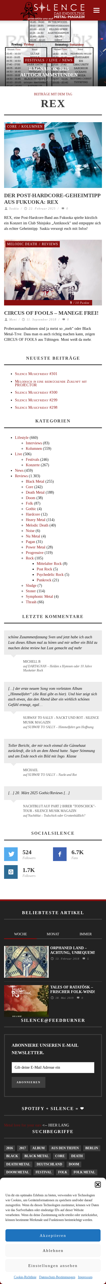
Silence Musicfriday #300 (36, 392)
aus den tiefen (65, 1148)
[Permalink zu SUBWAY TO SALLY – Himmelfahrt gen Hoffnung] (14, 721)
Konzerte (33, 465)
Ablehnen (53, 1250)
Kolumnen (32, 126)
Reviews (50, 244)
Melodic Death (22, 244)
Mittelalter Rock (49, 564)
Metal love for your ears (22, 1125)
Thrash (31, 602)
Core (12, 126)
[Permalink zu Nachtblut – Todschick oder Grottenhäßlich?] (14, 809)
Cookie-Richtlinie (25, 1277)
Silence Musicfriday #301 (36, 374)
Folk (29, 503)
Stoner (31, 591)
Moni (13, 319)
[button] (98, 1184)
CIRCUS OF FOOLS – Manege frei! (51, 313)
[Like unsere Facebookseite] (60, 854)
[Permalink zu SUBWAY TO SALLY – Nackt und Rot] (14, 772)
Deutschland (49, 1164)
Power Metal (35, 547)
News (67, 60)
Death (77, 1156)
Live (53, 60)
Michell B (31, 662)
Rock (30, 558)
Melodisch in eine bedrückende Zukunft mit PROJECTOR (51, 383)
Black (12, 1156)
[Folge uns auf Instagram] (11, 872)
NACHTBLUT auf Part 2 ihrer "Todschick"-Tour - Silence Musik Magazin (59, 808)
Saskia (14, 208)
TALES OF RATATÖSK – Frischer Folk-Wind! (72, 989)
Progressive (34, 553)
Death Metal (35, 492)
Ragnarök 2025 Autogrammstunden (49, 72)
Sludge (31, 586)
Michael (30, 770)
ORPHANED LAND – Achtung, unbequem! (72, 950)
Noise (30, 531)
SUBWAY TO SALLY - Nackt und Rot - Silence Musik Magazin (61, 720)
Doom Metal (17, 1172)
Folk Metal (84, 1172)
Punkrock (44, 580)
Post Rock (44, 569)
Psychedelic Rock (50, 575)
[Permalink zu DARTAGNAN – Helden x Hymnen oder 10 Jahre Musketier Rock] (14, 664)
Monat (53, 934)
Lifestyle (22, 438)
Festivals (35, 60)
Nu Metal (33, 536)
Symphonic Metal (39, 596)
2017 (22, 1148)
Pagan (30, 542)
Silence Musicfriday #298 (36, 407)
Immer (86, 934)
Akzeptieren (53, 1235)
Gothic (31, 509)
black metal (36, 1156)
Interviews (34, 443)
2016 (9, 1148)
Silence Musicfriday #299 (36, 400)
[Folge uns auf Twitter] (11, 854)
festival (44, 1172)
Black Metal (35, 481)
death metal (18, 1164)
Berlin (91, 1148)
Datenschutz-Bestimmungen (57, 1277)
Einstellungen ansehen (53, 1265)
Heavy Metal (35, 520)
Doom (30, 498)
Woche (20, 934)
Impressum (85, 1277)
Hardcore (33, 514)
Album (38, 1148)
